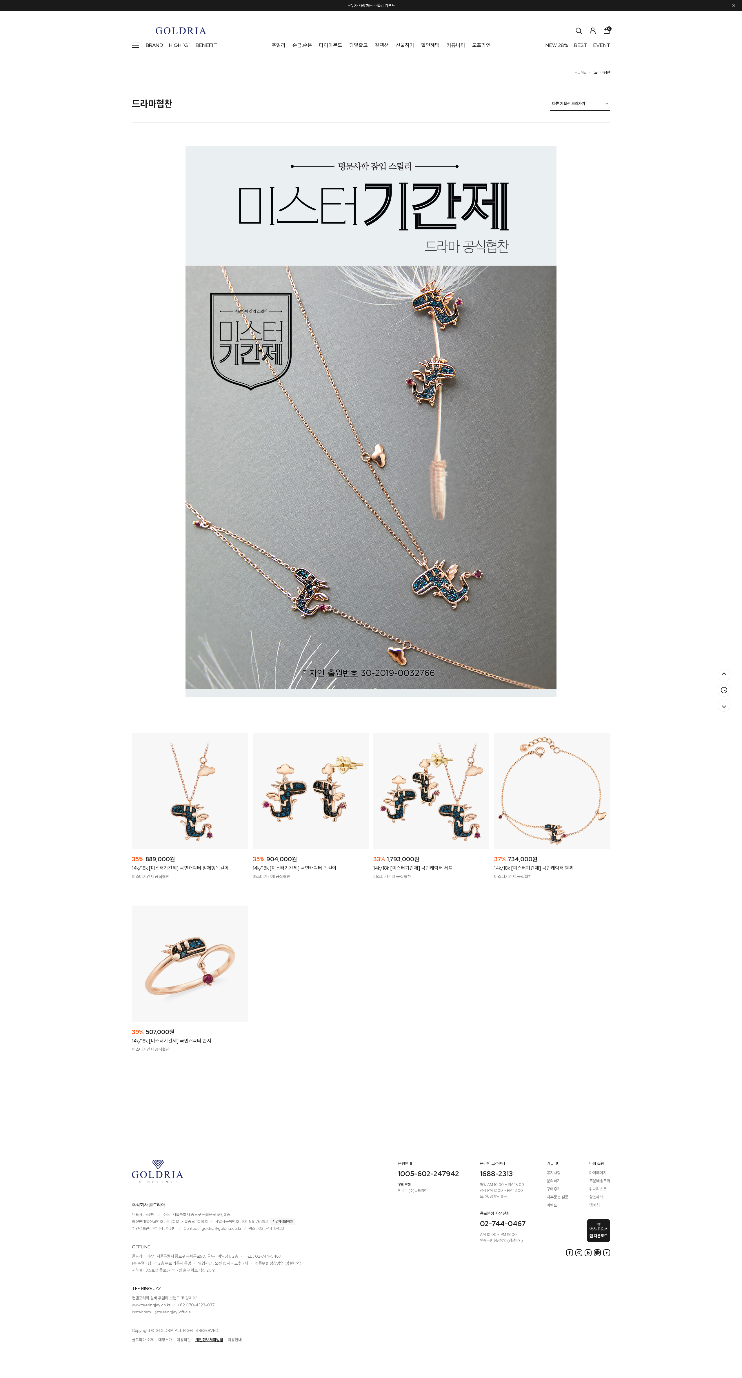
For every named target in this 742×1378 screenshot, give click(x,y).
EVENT (601, 45)
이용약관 (184, 1339)
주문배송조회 (599, 1180)
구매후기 (554, 1189)
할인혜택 (430, 45)
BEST (580, 45)
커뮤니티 (456, 45)
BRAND (154, 45)
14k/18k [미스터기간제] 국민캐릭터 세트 (413, 868)
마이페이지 (598, 1172)
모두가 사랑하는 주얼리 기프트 (371, 5)
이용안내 (235, 1339)
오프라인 (481, 45)
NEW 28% (556, 45)
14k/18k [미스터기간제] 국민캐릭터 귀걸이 (295, 868)
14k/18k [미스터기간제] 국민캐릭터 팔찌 (534, 868)
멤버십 (594, 1205)
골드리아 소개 (143, 1339)
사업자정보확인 (282, 1221)
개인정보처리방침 (209, 1339)
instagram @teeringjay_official (162, 1311)
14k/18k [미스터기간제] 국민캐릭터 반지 (171, 1041)
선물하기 (405, 45)
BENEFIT (206, 45)
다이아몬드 (330, 45)
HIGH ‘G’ (179, 45)
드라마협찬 (602, 72)
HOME (580, 72)
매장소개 (165, 1339)
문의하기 (554, 1180)
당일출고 (358, 45)
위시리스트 (598, 1189)
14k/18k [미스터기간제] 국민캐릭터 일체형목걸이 (180, 868)
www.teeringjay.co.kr (151, 1305)
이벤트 (552, 1205)
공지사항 (554, 1172)
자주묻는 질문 (557, 1197)
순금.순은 (302, 45)
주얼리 (278, 45)
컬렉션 (382, 45)
